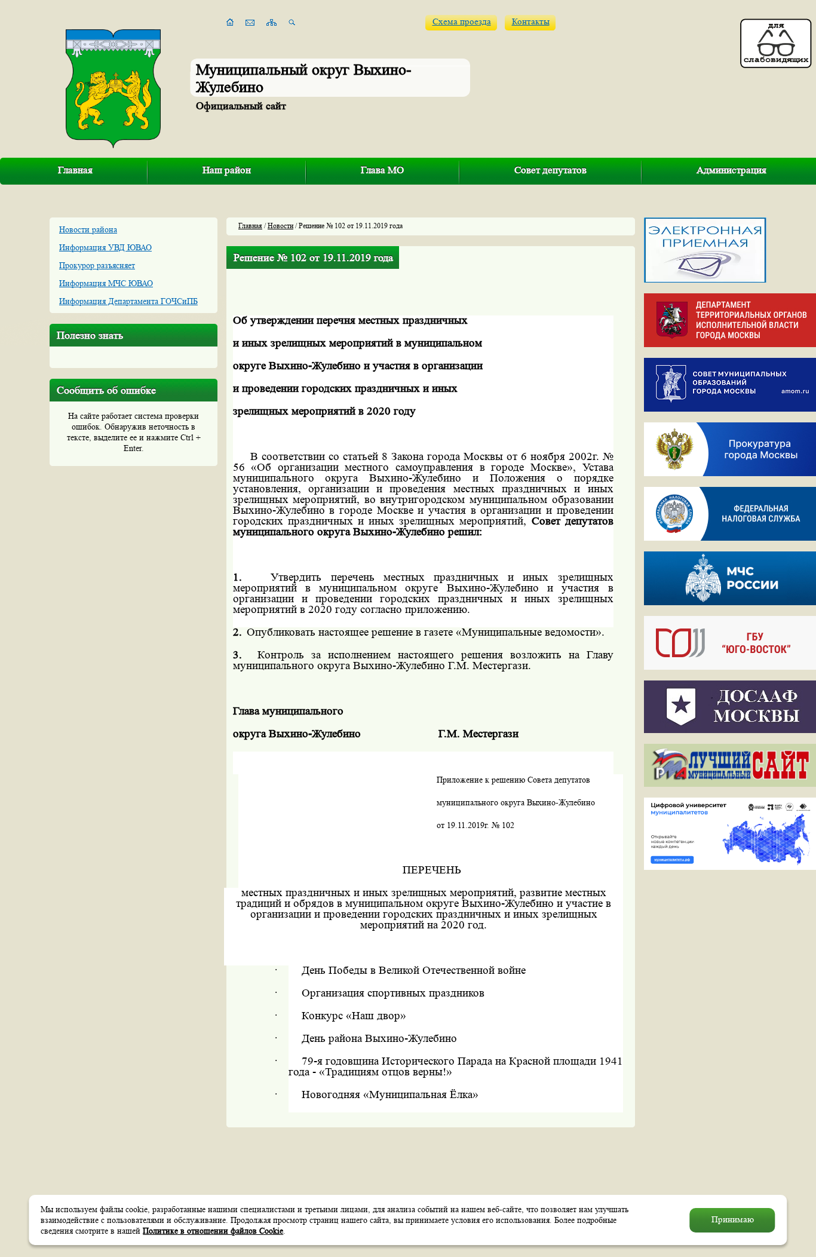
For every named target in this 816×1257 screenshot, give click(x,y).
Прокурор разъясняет (97, 265)
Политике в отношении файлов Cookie (213, 1230)
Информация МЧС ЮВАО (106, 283)
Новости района (88, 229)
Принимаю (732, 1220)
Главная (75, 170)
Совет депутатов (550, 170)
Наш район (227, 170)
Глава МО (382, 170)
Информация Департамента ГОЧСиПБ (128, 301)
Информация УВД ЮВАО (105, 247)
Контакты (531, 22)
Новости (280, 225)
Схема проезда (461, 22)
